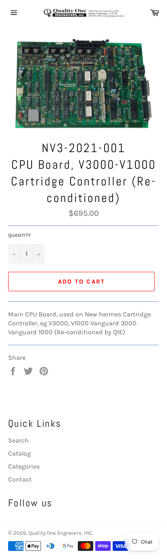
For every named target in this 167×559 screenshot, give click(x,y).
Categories (24, 466)
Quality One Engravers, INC (60, 533)
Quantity (19, 235)
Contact (20, 479)
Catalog (19, 453)
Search (18, 440)
